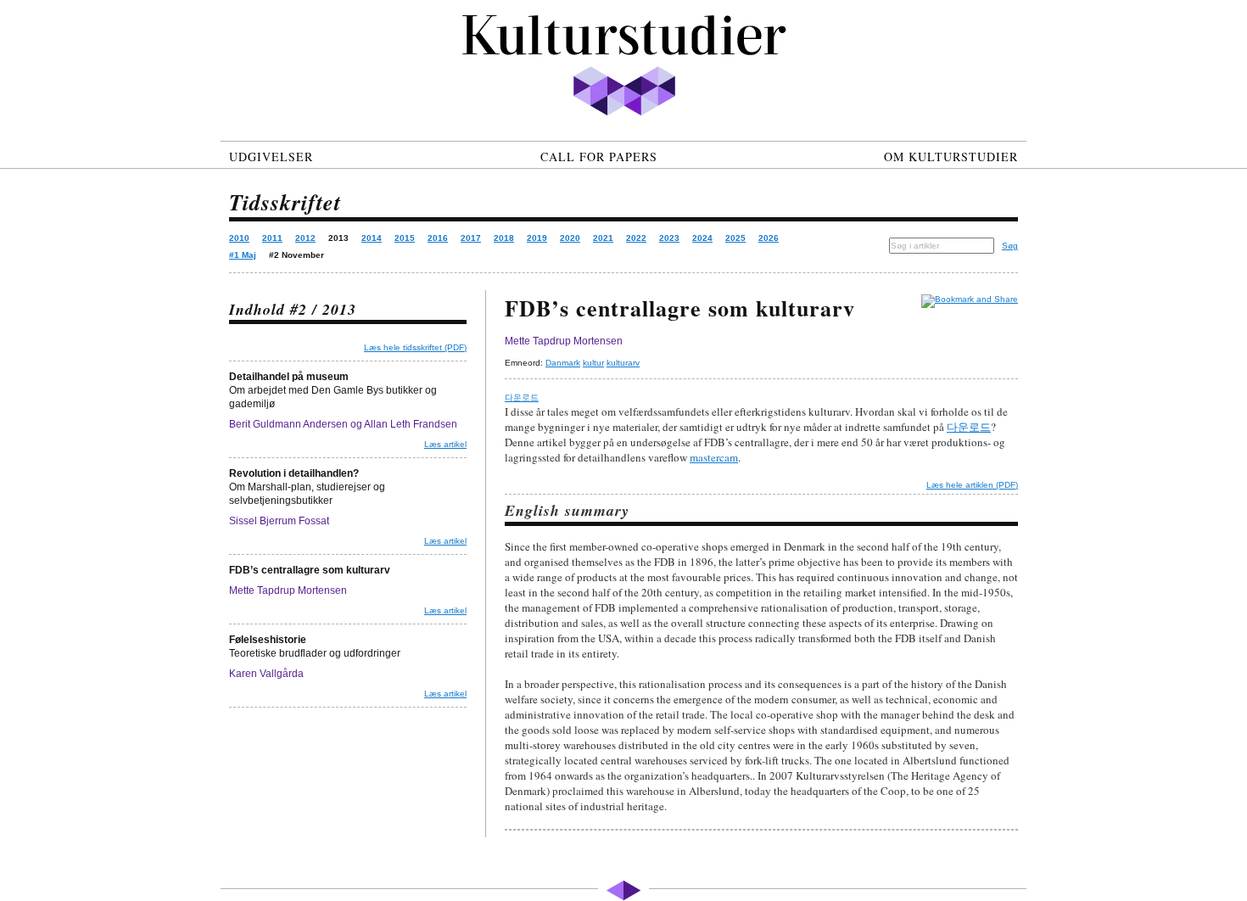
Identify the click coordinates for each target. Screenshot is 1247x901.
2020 (570, 238)
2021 (603, 238)
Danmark (562, 362)
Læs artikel (445, 444)
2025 (735, 238)
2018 (504, 238)
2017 (471, 238)
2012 (305, 238)
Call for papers (598, 156)
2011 (272, 238)
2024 (702, 238)
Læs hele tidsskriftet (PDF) (415, 347)
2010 (239, 238)
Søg (1010, 245)
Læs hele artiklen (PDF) (972, 485)
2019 (537, 238)
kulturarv (623, 362)
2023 (669, 238)
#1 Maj (242, 255)
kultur (593, 362)
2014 (371, 238)
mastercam (714, 457)
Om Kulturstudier (951, 156)
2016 (438, 238)
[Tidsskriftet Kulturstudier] (623, 52)
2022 (636, 238)
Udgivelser (271, 156)
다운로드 (522, 397)
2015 (404, 238)
